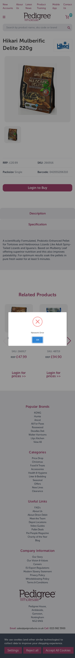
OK (37, 340)
